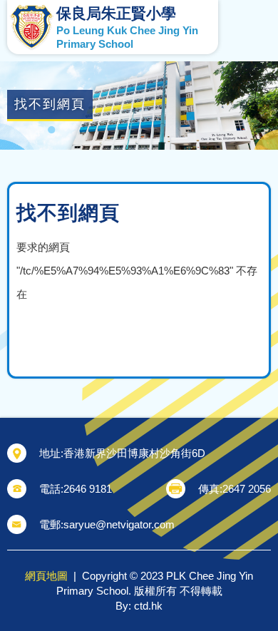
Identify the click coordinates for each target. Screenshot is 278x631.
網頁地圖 (46, 576)
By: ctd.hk (139, 606)
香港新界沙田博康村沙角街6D (134, 453)
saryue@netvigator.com (119, 524)
